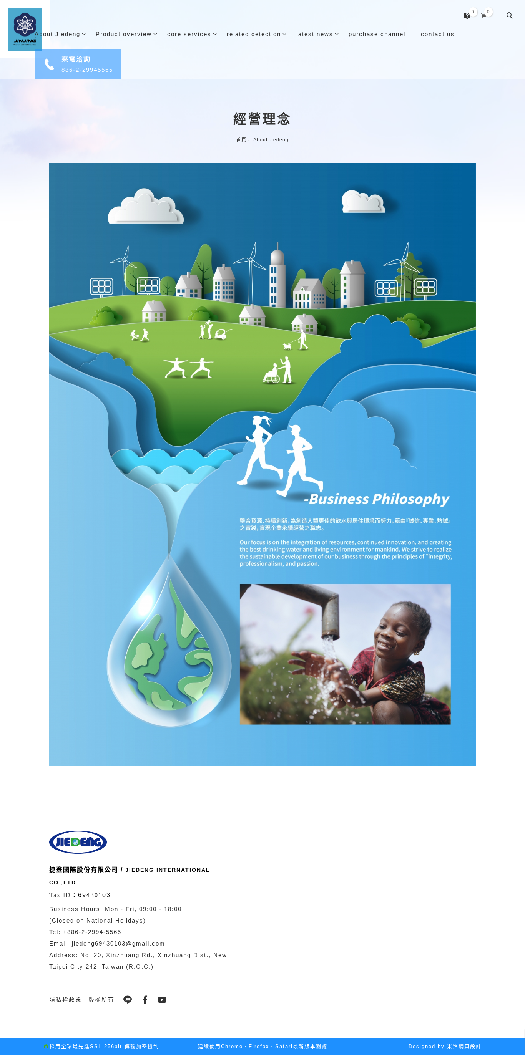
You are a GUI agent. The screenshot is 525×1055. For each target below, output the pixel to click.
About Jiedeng (271, 139)
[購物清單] (484, 15)
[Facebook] (146, 999)
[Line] (129, 999)
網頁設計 (470, 1046)
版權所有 (101, 999)
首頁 (241, 139)
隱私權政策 (65, 999)
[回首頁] (25, 29)
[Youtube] (163, 999)
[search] (510, 16)
